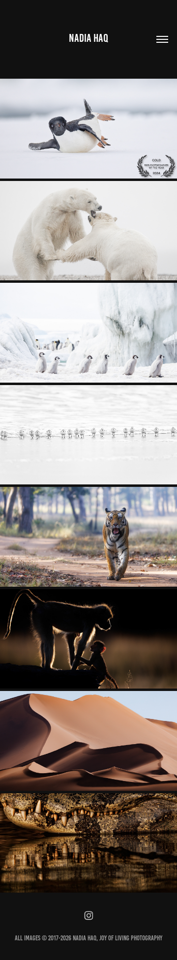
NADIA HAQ (88, 38)
